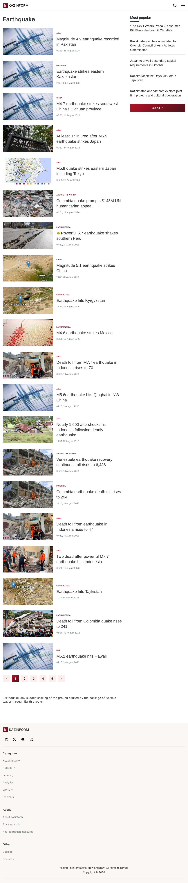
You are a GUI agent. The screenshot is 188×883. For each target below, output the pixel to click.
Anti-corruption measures (18, 831)
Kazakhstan (10, 760)
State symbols (11, 824)
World (6, 789)
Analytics (8, 782)
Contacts (8, 859)
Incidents (8, 796)
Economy (8, 775)
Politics (7, 767)
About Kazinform (13, 817)
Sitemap (8, 851)
